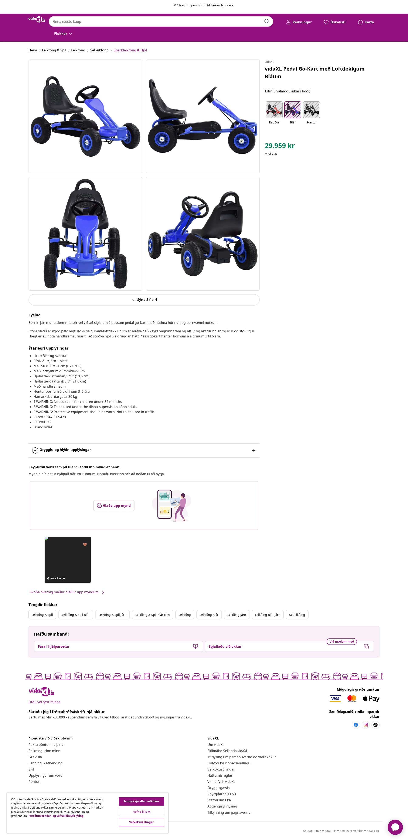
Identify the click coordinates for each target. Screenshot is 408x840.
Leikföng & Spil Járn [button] (112, 615)
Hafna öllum (141, 812)
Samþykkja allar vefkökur (141, 801)
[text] (280, 146)
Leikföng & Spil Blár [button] (76, 615)
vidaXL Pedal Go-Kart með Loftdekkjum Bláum (315, 72)
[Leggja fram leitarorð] (266, 21)
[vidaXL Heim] (36, 19)
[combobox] (161, 21)
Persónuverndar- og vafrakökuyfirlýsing (56, 816)
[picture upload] (171, 505)
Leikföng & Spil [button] (42, 615)
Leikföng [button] (185, 615)
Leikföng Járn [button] (236, 615)
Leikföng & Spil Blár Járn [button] (152, 615)
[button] (68, 560)
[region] (87, 813)
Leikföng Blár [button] (209, 615)
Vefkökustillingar (221, 769)
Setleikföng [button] (297, 615)
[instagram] (366, 725)
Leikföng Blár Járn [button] (267, 615)
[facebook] (356, 725)
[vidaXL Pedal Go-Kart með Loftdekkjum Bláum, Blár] (85, 116)
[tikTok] (375, 725)
